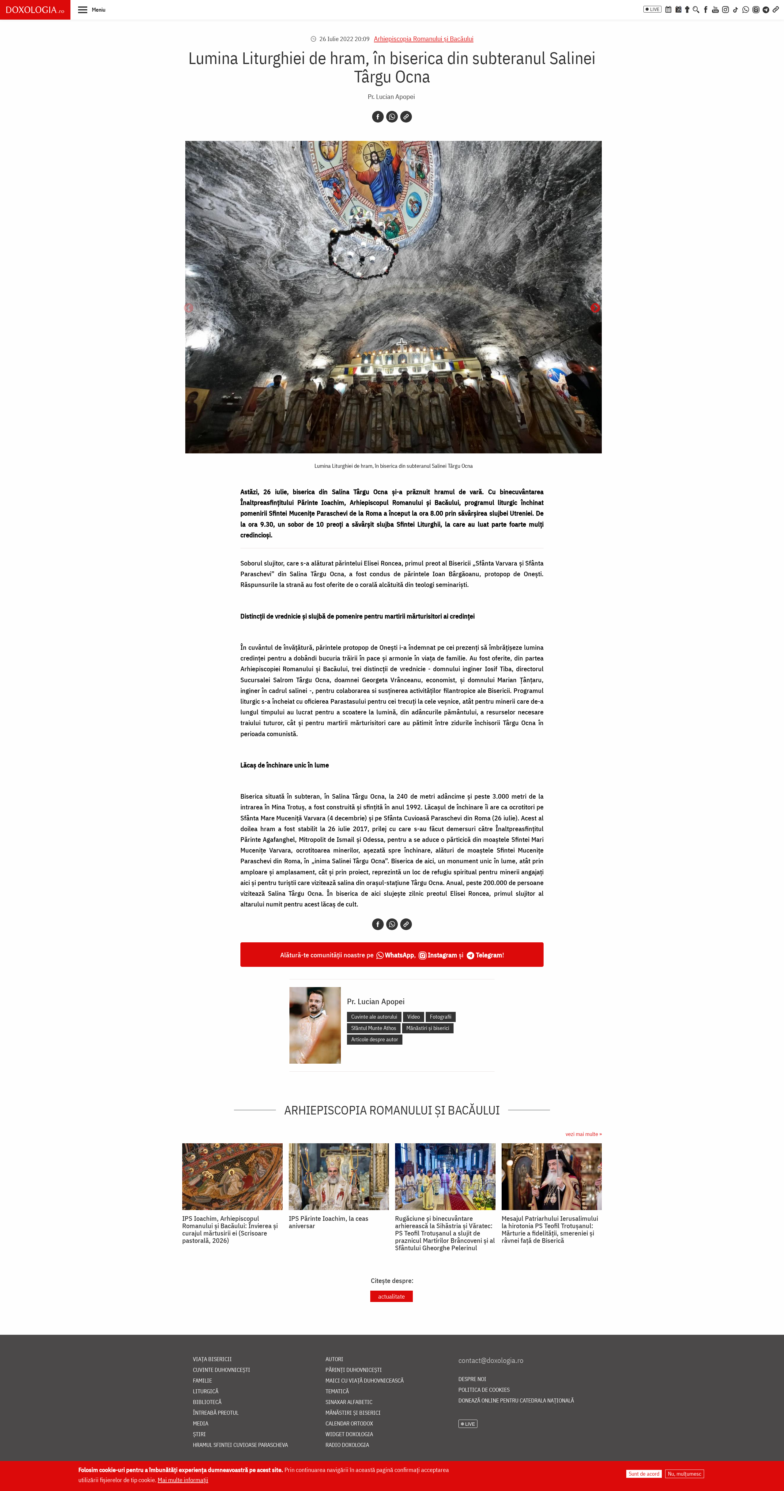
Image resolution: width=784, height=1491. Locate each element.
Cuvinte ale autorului (374, 1016)
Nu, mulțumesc (684, 1473)
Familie (202, 1381)
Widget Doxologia (349, 1434)
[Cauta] (696, 9)
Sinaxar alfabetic (349, 1402)
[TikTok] (735, 9)
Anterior (188, 308)
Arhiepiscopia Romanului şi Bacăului (423, 38)
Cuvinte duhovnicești (221, 1370)
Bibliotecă (207, 1402)
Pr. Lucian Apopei (391, 96)
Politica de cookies (484, 1390)
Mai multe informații (183, 1480)
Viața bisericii (212, 1359)
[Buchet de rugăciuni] (687, 9)
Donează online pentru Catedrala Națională (516, 1401)
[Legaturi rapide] (775, 9)
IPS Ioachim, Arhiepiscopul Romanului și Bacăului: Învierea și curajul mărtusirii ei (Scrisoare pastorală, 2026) (230, 1229)
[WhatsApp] (745, 9)
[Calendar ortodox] (668, 9)
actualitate (391, 1296)
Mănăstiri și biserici (427, 1027)
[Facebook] (706, 9)
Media (200, 1424)
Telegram (489, 954)
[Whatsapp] (392, 117)
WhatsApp (399, 954)
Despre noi (472, 1379)
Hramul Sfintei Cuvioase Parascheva (240, 1445)
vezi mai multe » (584, 1133)
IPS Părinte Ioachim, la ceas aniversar (328, 1222)
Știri (199, 1434)
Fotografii (440, 1016)
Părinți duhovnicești (354, 1370)
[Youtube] (715, 9)
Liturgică (205, 1391)
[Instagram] (725, 9)
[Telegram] (766, 9)
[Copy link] (406, 117)
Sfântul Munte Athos (373, 1027)
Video (413, 1016)
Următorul (595, 308)
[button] (91, 9)
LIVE (654, 9)
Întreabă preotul (216, 1413)
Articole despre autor (374, 1039)
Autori (334, 1359)
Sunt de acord (644, 1473)
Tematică (337, 1391)
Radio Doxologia (347, 1445)
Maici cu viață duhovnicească (365, 1381)
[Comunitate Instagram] (756, 9)
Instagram (442, 954)
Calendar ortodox (349, 1424)
